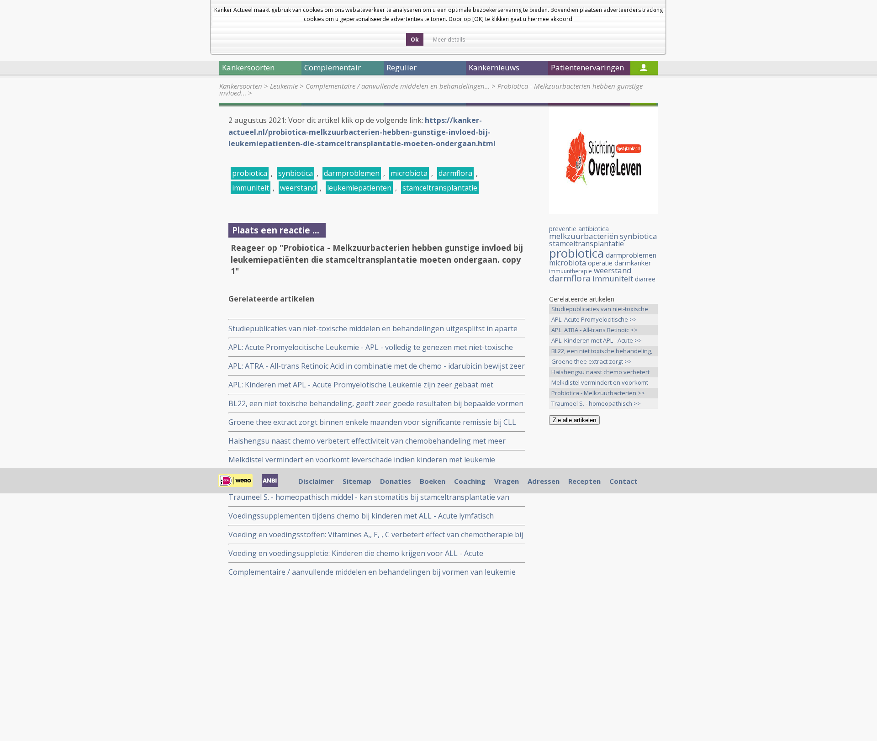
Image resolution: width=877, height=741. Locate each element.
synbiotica (295, 173)
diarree (645, 279)
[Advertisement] (603, 576)
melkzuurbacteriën (583, 236)
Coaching (470, 481)
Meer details (449, 39)
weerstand (298, 188)
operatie (600, 263)
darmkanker (632, 262)
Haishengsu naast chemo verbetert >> (600, 372)
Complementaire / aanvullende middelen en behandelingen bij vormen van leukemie (372, 572)
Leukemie (284, 85)
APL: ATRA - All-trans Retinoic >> (594, 330)
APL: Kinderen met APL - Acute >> (596, 340)
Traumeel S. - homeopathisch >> (596, 403)
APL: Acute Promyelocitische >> (594, 319)
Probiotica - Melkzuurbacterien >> (598, 393)
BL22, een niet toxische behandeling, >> (601, 351)
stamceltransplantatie (439, 188)
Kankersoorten (240, 85)
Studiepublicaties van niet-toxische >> (599, 309)
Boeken (432, 481)
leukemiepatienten (359, 188)
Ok (415, 39)
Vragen (506, 481)
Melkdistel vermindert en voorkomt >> (599, 383)
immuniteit (250, 188)
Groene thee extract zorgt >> (591, 361)
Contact (623, 481)
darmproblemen (352, 173)
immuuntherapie (570, 271)
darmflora (455, 173)
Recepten (584, 481)
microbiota (409, 173)
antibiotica (593, 228)
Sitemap (357, 481)
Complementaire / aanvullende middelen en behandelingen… (398, 85)
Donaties (395, 481)
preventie (562, 228)
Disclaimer (316, 481)
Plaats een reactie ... (275, 230)
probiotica (249, 173)
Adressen (544, 481)
